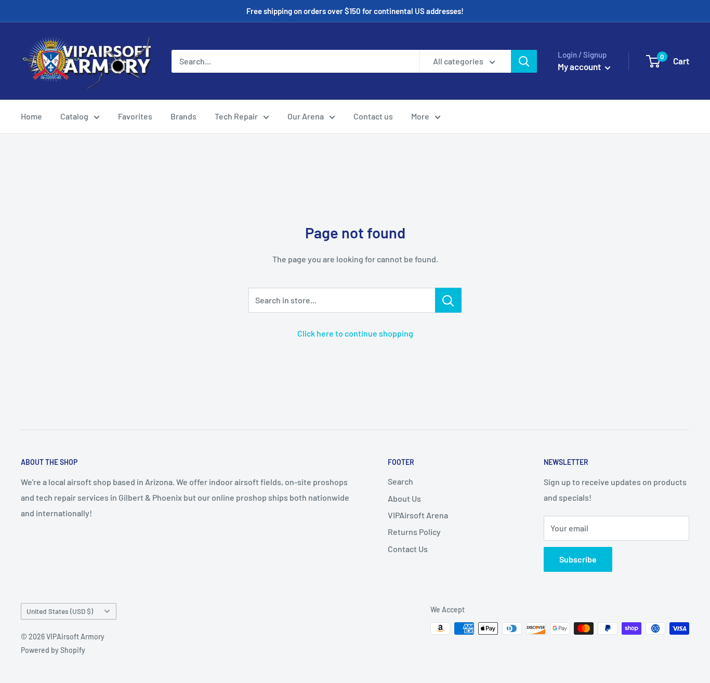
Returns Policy (414, 532)
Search (400, 481)
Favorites (135, 116)
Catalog (74, 116)
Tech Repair (236, 116)
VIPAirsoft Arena (418, 515)
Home (31, 116)
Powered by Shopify (53, 650)
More (420, 116)
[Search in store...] (448, 300)
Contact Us (408, 549)
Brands (183, 116)
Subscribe (578, 559)
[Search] (524, 61)
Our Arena (305, 116)
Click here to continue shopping (355, 333)
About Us (404, 498)
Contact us (373, 116)
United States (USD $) (60, 611)
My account (580, 66)
